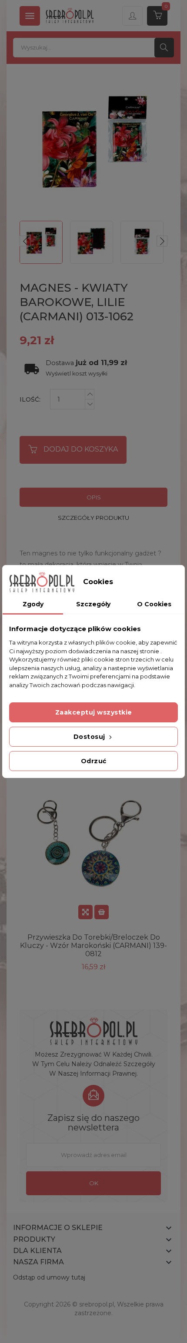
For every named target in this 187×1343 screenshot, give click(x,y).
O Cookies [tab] (154, 604)
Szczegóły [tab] (93, 604)
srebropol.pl (96, 1304)
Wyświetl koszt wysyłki (76, 373)
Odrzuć (94, 761)
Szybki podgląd (85, 912)
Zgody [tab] (33, 604)
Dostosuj (90, 737)
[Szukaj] (164, 47)
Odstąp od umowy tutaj (49, 1277)
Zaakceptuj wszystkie (93, 712)
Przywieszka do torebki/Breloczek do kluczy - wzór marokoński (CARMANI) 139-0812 (93, 945)
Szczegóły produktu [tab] (93, 517)
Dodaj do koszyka (80, 449)
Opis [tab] (94, 497)
